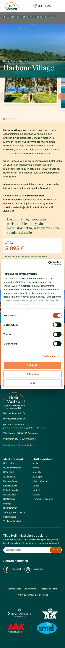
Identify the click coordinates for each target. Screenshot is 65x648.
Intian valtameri (39, 481)
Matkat (6, 61)
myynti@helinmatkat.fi (14, 419)
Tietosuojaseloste (48, 588)
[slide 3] (9, 119)
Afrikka (35, 467)
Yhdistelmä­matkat (12, 521)
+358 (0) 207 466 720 (18, 424)
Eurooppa (37, 476)
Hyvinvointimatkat (12, 467)
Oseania (36, 494)
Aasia (35, 463)
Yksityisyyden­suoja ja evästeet (33, 595)
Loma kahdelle (10, 485)
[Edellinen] (3, 96)
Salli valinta (32, 374)
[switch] (57, 324)
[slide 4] (12, 119)
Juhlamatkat (9, 476)
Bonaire (22, 61)
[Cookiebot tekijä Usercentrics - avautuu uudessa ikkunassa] (48, 263)
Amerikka (36, 472)
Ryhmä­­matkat (10, 508)
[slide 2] (6, 119)
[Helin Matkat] (11, 6)
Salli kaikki (32, 365)
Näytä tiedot (49, 356)
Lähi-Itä (36, 490)
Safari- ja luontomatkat (14, 512)
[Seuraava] (61, 96)
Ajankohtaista (14, 588)
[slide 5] (14, 119)
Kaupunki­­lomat (10, 481)
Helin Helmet (9, 463)
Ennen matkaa (31, 588)
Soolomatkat (9, 517)
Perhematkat (9, 494)
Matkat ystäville (10, 490)
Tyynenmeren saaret (42, 499)
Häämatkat (8, 472)
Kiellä (33, 383)
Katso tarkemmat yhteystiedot (18, 445)
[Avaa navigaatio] (58, 6)
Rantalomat (9, 499)
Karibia (14, 61)
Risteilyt (7, 503)
